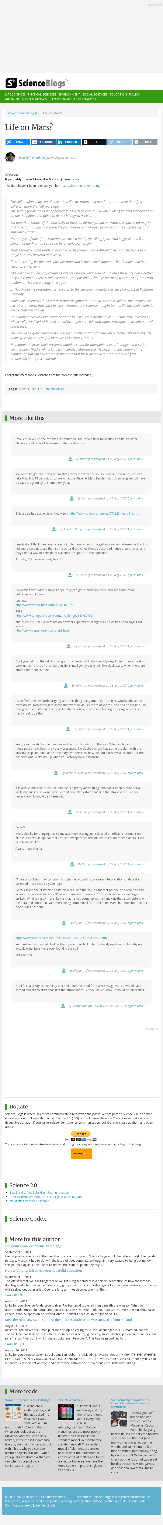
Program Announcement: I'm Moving (33, 1246)
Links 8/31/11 (14, 1295)
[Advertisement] (81, 37)
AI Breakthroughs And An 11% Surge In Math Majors (46, 1197)
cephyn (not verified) (91, 646)
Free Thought (85, 99)
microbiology (55, 389)
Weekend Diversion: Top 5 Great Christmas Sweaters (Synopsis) (130, 1403)
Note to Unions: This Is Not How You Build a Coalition (43, 1270)
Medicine (12, 99)
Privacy (71, 1497)
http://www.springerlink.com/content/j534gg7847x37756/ (54, 615)
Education (118, 94)
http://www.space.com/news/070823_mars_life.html (104, 513)
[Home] (30, 83)
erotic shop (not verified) (89, 1006)
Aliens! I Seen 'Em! (30, 389)
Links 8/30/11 (14, 1344)
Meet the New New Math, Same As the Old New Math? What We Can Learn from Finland (68, 1320)
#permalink (135, 459)
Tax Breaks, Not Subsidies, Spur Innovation (39, 1192)
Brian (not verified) (92, 459)
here (74, 179)
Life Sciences (15, 94)
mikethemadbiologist (22, 113)
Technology (62, 99)
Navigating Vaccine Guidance (29, 1201)
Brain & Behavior (35, 99)
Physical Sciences (42, 94)
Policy (134, 94)
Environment (69, 94)
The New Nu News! (72, 1400)
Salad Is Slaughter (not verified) (84, 529)
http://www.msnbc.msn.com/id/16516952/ (44, 605)
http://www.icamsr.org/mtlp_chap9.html (42, 630)
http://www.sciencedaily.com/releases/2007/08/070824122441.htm (61, 938)
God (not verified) (93, 864)
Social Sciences (94, 94)
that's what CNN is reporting (80, 186)
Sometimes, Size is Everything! (27, 1400)
